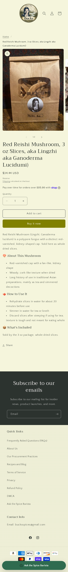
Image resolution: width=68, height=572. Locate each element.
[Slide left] (26, 137)
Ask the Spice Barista (19, 504)
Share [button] (9, 345)
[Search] (44, 13)
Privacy (11, 480)
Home (6, 36)
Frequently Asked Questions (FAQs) (27, 440)
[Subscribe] (57, 414)
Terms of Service (16, 472)
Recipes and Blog (16, 464)
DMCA (10, 496)
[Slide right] (42, 137)
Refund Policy (14, 488)
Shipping (6, 181)
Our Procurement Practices (22, 456)
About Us (12, 448)
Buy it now (34, 223)
